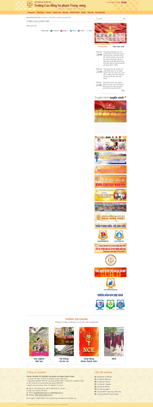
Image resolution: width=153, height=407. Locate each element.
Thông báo (102, 46)
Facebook (55, 30)
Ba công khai (100, 12)
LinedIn (82, 30)
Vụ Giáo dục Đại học (103, 386)
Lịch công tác (110, 2)
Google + (65, 30)
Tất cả (123, 90)
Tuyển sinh (57, 12)
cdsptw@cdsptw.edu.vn (41, 393)
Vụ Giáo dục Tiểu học (103, 382)
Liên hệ (118, 2)
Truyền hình (109, 97)
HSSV (83, 12)
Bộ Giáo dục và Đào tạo (104, 377)
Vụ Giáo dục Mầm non (104, 379)
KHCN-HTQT (75, 12)
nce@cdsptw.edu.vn (56, 393)
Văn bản (90, 12)
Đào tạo (65, 12)
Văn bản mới (118, 46)
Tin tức (48, 12)
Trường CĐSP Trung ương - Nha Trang (109, 391)
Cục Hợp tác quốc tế (103, 389)
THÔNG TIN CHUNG (76, 319)
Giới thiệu (40, 12)
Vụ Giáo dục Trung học (104, 384)
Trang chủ (31, 12)
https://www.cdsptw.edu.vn (43, 395)
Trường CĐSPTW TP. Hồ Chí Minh (107, 394)
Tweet (74, 30)
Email (90, 30)
